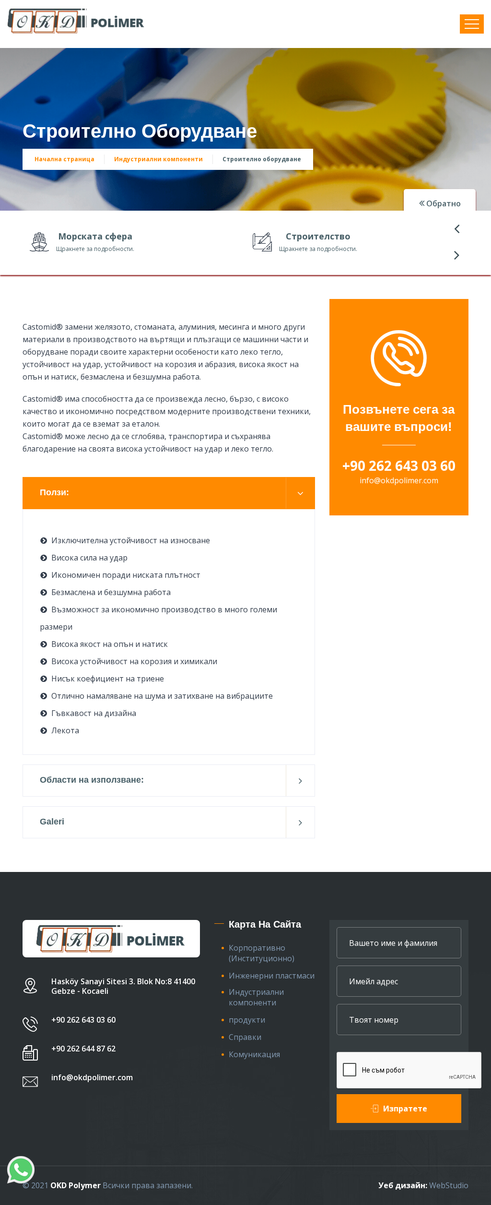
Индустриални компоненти (158, 159)
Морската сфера (95, 236)
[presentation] (456, 228)
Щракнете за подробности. (95, 249)
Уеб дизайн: (402, 1185)
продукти (247, 1019)
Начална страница (64, 159)
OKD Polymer (75, 1185)
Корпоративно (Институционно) (261, 953)
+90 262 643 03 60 (399, 465)
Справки (245, 1037)
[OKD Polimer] (76, 21)
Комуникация (254, 1054)
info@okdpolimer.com (399, 480)
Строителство (318, 236)
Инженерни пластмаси (272, 975)
